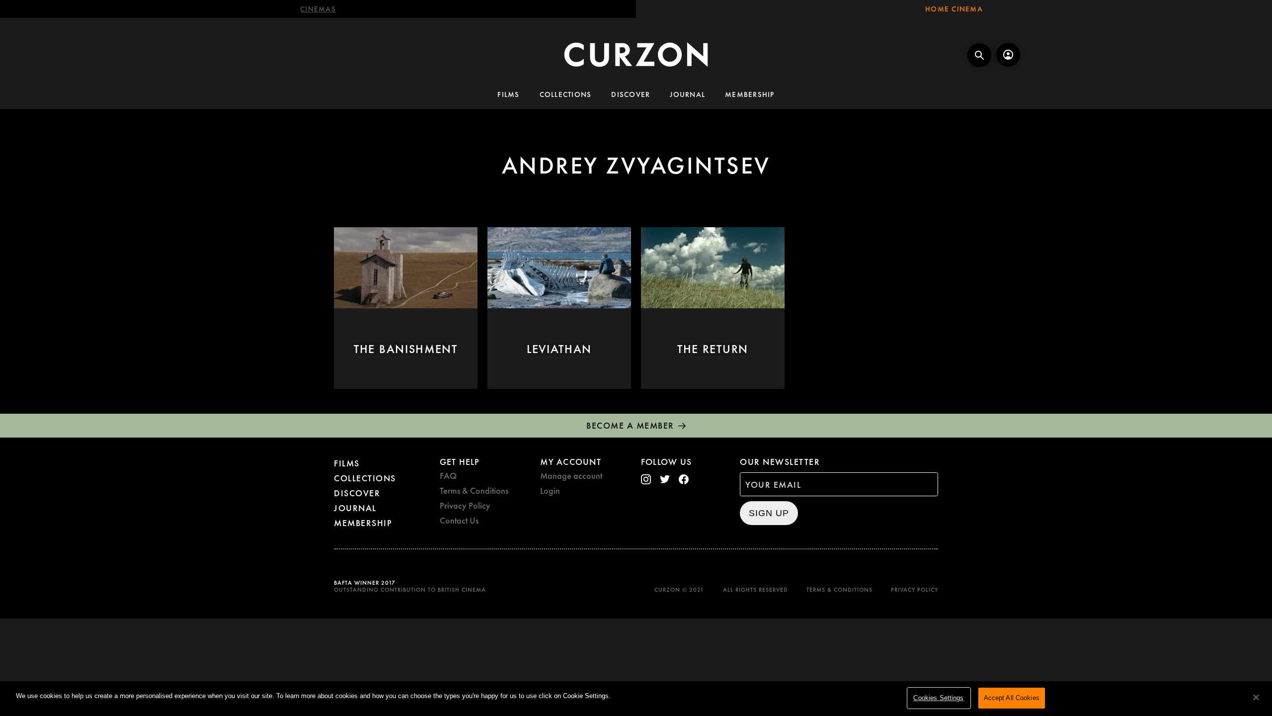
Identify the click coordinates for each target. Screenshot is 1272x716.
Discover (630, 94)
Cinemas (318, 9)
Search (979, 55)
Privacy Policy (465, 505)
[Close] (1256, 698)
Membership (750, 94)
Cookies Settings (938, 698)
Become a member (630, 425)
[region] (636, 698)
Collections (566, 94)
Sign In (1008, 55)
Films (508, 94)
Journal (687, 94)
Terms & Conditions (474, 490)
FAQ (448, 475)
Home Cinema (954, 9)
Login (550, 490)
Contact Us (459, 520)
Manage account (571, 475)
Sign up (769, 513)
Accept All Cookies (1011, 698)
